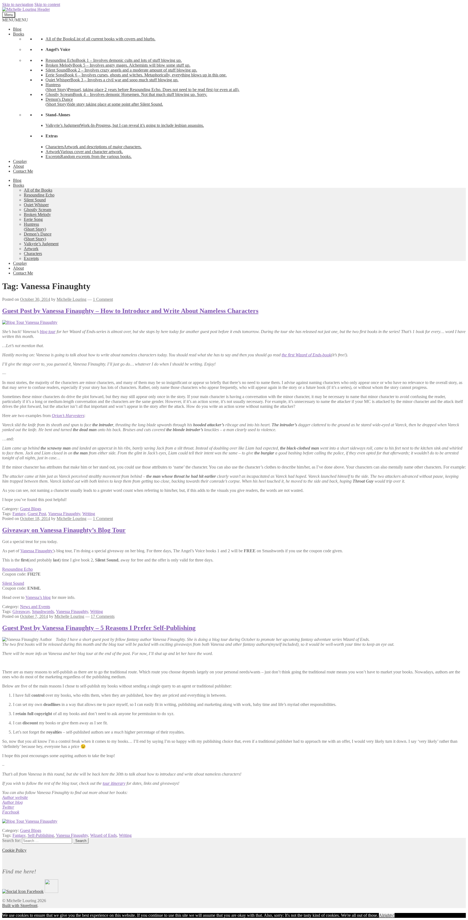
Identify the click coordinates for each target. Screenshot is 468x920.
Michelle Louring (71, 299)
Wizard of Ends (103, 835)
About (18, 166)
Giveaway (21, 611)
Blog (17, 29)
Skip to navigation (17, 4)
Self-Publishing (41, 835)
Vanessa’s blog (38, 597)
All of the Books (38, 190)
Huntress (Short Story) (35, 226)
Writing (88, 513)
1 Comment (103, 299)
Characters (33, 253)
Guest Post (37, 513)
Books (18, 34)
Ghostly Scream (37, 209)
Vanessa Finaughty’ (37, 550)
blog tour (48, 331)
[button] (15, 20)
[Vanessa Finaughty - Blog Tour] (29, 821)
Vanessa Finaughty (64, 513)
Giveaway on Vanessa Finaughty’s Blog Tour (64, 530)
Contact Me (23, 171)
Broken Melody (37, 214)
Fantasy (18, 513)
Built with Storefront (19, 905)
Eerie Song (33, 219)
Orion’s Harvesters (68, 415)
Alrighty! (387, 915)
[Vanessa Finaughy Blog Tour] (29, 322)
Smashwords (43, 611)
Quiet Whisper (36, 204)
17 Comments (103, 616)
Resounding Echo (39, 195)
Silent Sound (35, 200)
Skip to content (47, 4)
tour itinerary (114, 783)
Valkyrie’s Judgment (41, 243)
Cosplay (20, 161)
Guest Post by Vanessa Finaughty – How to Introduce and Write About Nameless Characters (130, 310)
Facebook (10, 812)
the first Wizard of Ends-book (306, 355)
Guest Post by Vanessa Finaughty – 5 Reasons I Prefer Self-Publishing (99, 627)
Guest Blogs (30, 508)
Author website (15, 797)
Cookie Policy (14, 850)
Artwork (31, 248)
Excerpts (31, 258)
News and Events (35, 606)
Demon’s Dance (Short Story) (37, 236)
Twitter (8, 807)
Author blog (12, 802)
